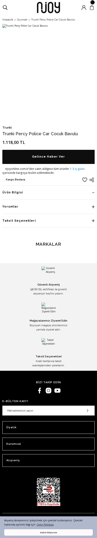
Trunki (7, 127)
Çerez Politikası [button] (45, 524)
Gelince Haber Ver (48, 156)
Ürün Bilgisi (12, 192)
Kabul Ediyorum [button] (48, 532)
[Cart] (92, 7)
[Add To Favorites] (85, 180)
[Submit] (87, 411)
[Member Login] (84, 7)
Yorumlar (10, 206)
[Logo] (48, 7)
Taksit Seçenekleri (19, 220)
